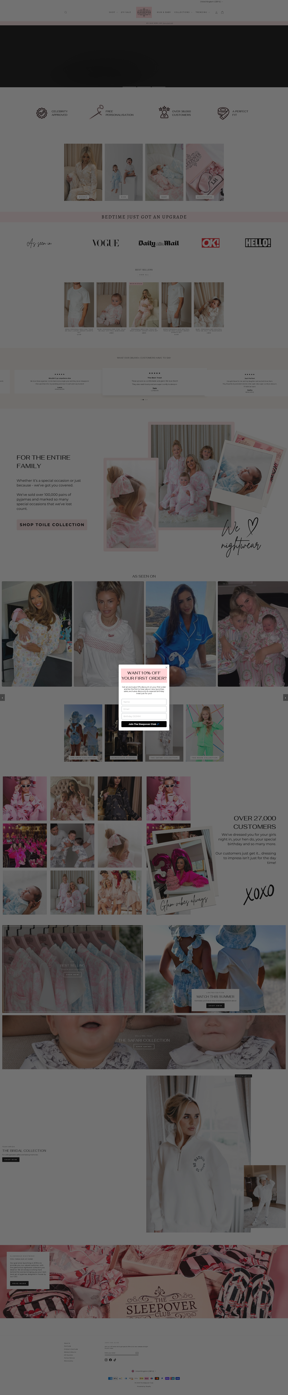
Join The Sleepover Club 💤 (144, 724)
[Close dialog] (166, 667)
